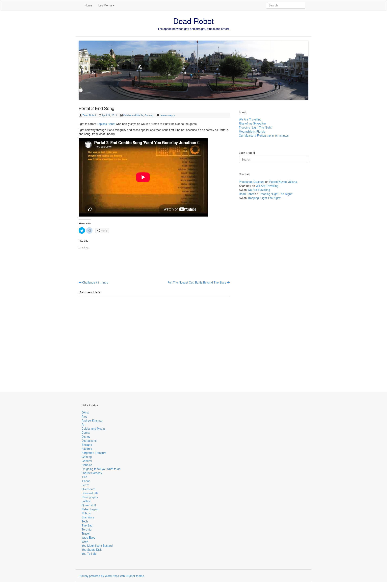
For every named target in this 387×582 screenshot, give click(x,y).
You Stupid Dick (92, 549)
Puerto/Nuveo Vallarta (283, 182)
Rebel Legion (90, 509)
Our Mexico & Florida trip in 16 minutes (264, 135)
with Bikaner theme (132, 576)
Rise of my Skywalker (252, 123)
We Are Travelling (250, 119)
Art (83, 424)
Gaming (149, 115)
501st (85, 412)
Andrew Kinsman (92, 420)
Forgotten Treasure (94, 453)
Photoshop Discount (251, 182)
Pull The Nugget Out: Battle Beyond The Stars (197, 282)
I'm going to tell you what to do (101, 469)
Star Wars (88, 517)
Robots (86, 513)
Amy (84, 416)
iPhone (86, 481)
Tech (85, 521)
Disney (86, 436)
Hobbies (87, 465)
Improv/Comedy (92, 473)
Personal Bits (90, 493)
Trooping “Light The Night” (256, 127)
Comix (86, 432)
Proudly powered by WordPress (99, 576)
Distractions (89, 441)
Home (88, 5)
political (86, 501)
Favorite (87, 449)
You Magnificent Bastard (97, 545)
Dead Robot (193, 20)
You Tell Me (89, 554)
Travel (85, 533)
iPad (84, 477)
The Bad (87, 525)
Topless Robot (106, 124)
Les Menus (105, 5)
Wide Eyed (88, 537)
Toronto (87, 529)
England (87, 445)
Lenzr (85, 485)
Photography (90, 497)
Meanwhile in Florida (252, 131)
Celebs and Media (133, 115)
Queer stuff (89, 505)
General (87, 461)
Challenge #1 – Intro (94, 282)
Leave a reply (167, 115)
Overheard (88, 489)
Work (85, 541)
